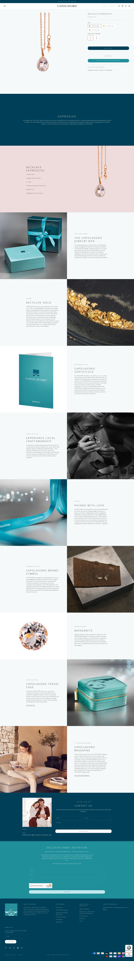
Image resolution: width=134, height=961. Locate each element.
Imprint (81, 921)
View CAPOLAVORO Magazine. (82, 775)
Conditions (82, 918)
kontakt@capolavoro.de (37, 835)
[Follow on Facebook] (6, 948)
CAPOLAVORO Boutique (62, 910)
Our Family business (61, 917)
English (112, 6)
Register (67, 892)
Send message (83, 831)
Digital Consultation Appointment (108, 60)
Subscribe (10, 941)
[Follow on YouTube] (18, 948)
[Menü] (131, 946)
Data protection (83, 916)
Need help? (108, 56)
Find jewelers (59, 907)
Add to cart (108, 48)
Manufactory (59, 922)
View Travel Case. (30, 705)
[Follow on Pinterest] (14, 948)
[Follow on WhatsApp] (22, 948)
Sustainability (59, 919)
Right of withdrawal (84, 909)
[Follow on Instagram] (10, 948)
